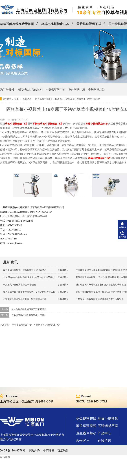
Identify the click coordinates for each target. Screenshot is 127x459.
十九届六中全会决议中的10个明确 (19, 284)
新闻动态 (27, 98)
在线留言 (104, 440)
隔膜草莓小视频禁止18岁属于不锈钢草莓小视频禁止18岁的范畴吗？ (68, 98)
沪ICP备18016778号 (12, 450)
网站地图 (5, 457)
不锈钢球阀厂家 (55, 89)
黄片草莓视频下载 (89, 23)
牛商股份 (48, 450)
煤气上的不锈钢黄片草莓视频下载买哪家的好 (24, 269)
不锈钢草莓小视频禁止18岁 (48, 123)
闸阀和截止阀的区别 (30, 89)
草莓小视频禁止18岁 (55, 23)
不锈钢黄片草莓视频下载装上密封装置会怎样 (24, 298)
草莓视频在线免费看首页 (17, 23)
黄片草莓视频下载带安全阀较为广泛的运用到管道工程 (29, 291)
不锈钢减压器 (96, 89)
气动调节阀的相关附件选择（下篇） (28, 315)
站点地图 (83, 447)
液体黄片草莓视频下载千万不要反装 (28, 309)
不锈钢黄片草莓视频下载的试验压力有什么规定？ (100, 298)
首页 (16, 98)
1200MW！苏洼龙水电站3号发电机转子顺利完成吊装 (33, 277)
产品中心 (104, 432)
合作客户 (83, 440)
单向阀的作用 (76, 89)
